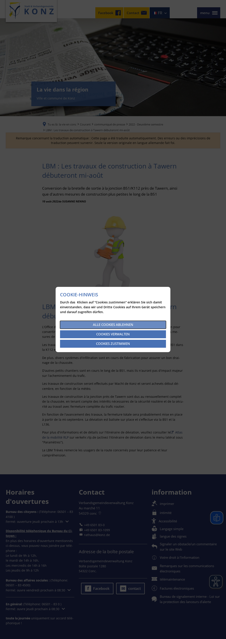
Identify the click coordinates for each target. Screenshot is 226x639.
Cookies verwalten (113, 334)
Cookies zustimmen (113, 343)
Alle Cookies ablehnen (113, 324)
